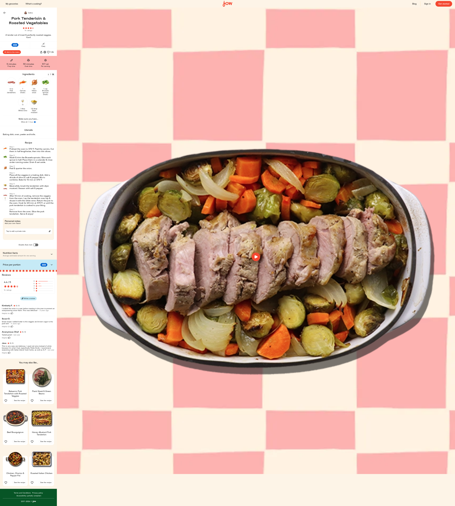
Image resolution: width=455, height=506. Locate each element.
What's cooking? (34, 4)
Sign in (427, 4)
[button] (5, 13)
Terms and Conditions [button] (22, 493)
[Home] (227, 3)
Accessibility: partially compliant (28, 496)
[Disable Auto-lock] (35, 245)
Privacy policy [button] (37, 493)
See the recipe (19, 400)
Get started (443, 4)
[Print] (44, 52)
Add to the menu (13, 52)
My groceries (12, 4)
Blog (414, 4)
